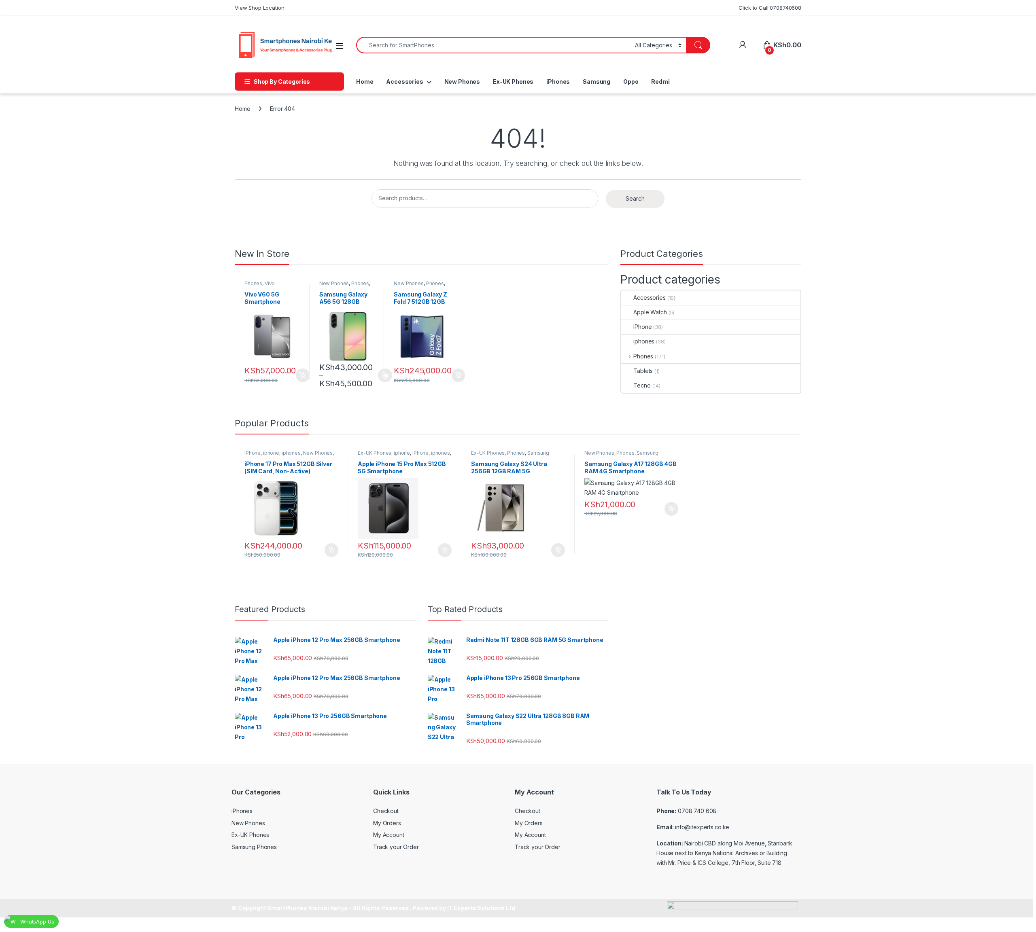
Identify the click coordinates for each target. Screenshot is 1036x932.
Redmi (660, 81)
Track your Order (396, 846)
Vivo (270, 283)
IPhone (642, 326)
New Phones (462, 81)
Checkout (386, 810)
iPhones (558, 81)
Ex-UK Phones (513, 81)
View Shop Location (259, 7)
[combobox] (493, 45)
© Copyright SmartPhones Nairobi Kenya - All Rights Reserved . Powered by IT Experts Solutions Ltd (373, 907)
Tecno (641, 385)
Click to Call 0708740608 (770, 7)
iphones (643, 341)
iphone (271, 453)
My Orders (387, 823)
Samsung (596, 81)
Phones (253, 283)
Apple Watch (650, 312)
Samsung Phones (254, 846)
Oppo (630, 81)
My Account (388, 834)
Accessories (404, 81)
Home (364, 81)
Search (635, 198)
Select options (382, 375)
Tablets (643, 370)
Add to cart (303, 375)
